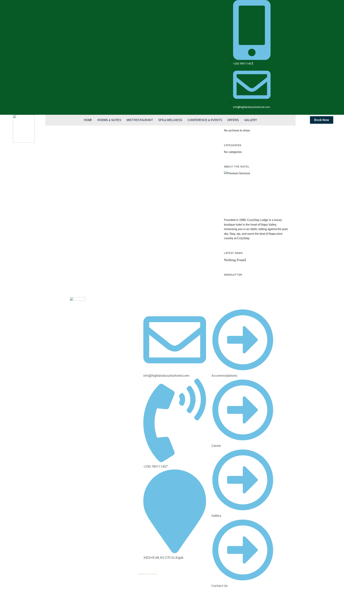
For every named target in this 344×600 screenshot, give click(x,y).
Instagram (84, 329)
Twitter (78, 329)
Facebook (71, 329)
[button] (147, 572)
